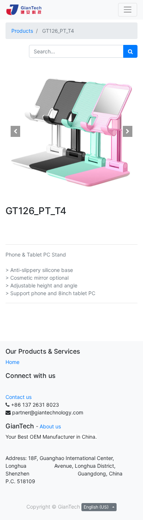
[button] (15, 131)
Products (22, 31)
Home (12, 362)
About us (50, 426)
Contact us (19, 397)
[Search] (130, 51)
